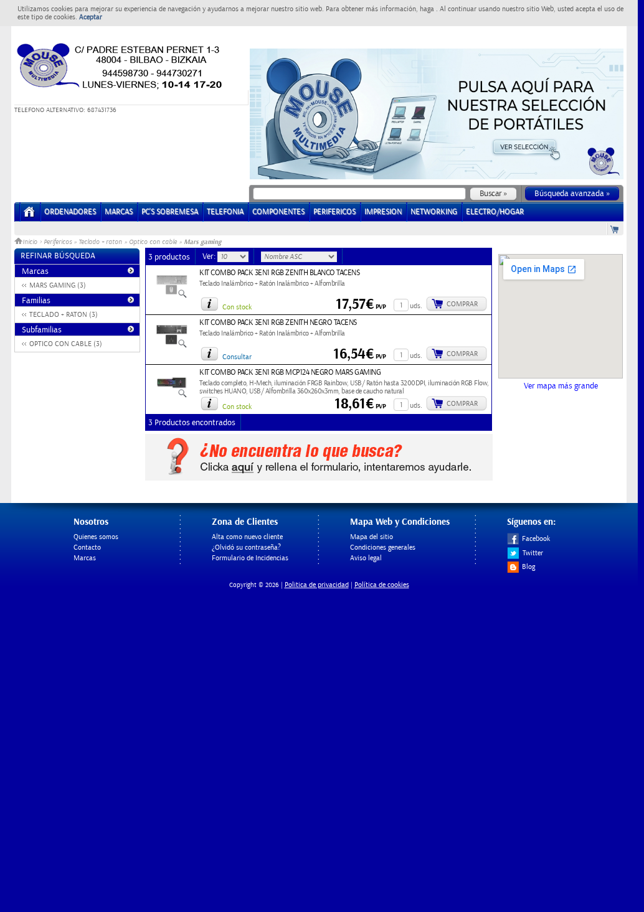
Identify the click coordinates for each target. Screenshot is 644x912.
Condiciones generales (382, 547)
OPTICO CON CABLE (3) (65, 344)
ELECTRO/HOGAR (495, 212)
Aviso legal (366, 558)
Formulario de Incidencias (250, 558)
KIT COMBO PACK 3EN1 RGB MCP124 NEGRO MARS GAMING (290, 372)
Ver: (209, 256)
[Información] (209, 304)
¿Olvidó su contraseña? (246, 547)
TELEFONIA (225, 212)
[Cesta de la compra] (615, 229)
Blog (528, 567)
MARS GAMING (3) (57, 285)
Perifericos (58, 242)
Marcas (119, 212)
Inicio (30, 242)
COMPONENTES (278, 212)
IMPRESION (383, 212)
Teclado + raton (100, 242)
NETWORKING (433, 212)
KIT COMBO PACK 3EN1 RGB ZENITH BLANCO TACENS (279, 273)
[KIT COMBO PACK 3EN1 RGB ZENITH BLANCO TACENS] (171, 296)
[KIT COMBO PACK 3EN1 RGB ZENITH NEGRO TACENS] (171, 346)
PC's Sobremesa (169, 212)
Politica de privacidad (317, 585)
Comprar (462, 304)
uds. (416, 306)
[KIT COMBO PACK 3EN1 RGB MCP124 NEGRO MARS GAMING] (171, 396)
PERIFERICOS (334, 212)
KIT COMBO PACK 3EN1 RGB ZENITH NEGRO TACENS (278, 322)
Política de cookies (381, 585)
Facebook (536, 539)
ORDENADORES (70, 212)
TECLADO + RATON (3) (63, 315)
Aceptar (90, 17)
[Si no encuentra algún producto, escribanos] (319, 478)
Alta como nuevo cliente (247, 537)
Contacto (87, 547)
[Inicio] (30, 215)
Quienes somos (95, 537)
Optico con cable (153, 242)
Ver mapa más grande (561, 386)
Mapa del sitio (371, 537)
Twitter (533, 553)
